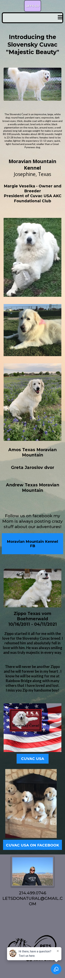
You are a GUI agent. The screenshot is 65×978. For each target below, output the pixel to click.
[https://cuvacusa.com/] (32, 727)
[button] (60, 17)
